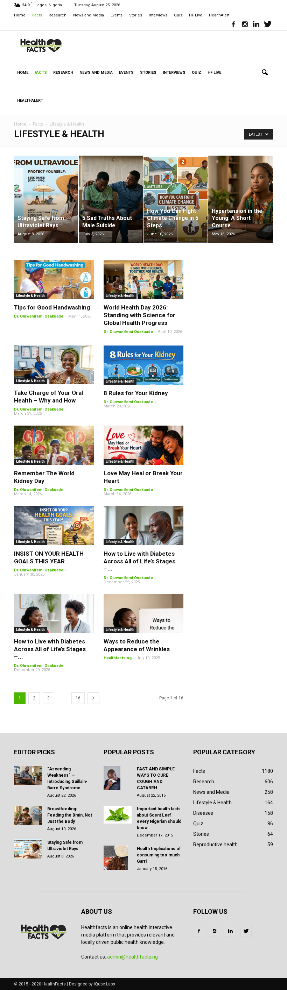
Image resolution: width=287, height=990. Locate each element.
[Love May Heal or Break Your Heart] (143, 445)
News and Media (88, 15)
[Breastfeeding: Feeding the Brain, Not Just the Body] (28, 815)
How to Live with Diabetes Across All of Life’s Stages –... (139, 561)
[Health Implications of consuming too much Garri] (118, 858)
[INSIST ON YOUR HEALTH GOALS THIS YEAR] (54, 525)
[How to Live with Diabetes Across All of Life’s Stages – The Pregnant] (54, 613)
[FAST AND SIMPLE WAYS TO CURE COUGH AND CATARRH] (118, 778)
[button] (264, 72)
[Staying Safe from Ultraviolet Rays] (28, 849)
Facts (37, 15)
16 (78, 698)
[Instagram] (244, 25)
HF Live (195, 15)
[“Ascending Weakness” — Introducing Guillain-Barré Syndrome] (28, 775)
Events (116, 15)
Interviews (158, 15)
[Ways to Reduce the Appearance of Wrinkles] (143, 613)
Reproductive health (215, 844)
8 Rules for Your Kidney (136, 393)
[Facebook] (233, 25)
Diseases (203, 813)
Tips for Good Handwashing (52, 307)
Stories (135, 15)
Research (57, 15)
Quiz (178, 15)
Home (20, 15)
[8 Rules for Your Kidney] (143, 365)
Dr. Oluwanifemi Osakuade (38, 316)
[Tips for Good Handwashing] (54, 279)
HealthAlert (219, 15)
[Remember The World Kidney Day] (54, 445)
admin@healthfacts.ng (132, 957)
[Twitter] (267, 25)
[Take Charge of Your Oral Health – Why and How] (54, 365)
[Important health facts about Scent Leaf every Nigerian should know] (118, 815)
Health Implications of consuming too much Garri (159, 855)
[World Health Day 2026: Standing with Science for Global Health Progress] (143, 279)
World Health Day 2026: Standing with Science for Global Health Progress (139, 315)
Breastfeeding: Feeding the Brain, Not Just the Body (69, 815)
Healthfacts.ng (118, 658)
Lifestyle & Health (30, 296)
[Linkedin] (256, 25)
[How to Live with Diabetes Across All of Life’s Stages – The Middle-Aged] (143, 525)
